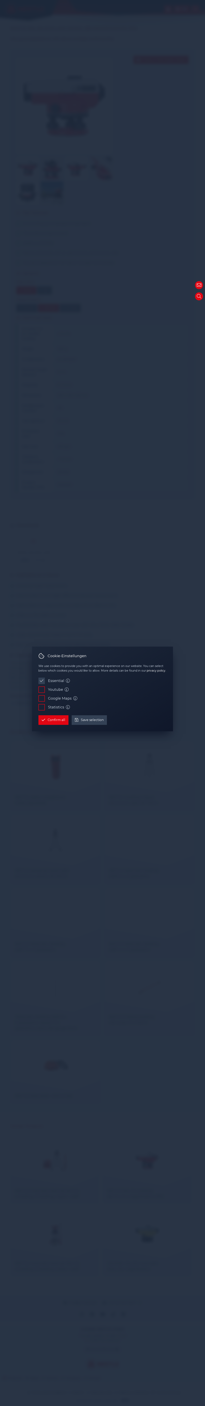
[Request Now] (199, 285)
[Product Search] (199, 296)
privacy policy (156, 670)
